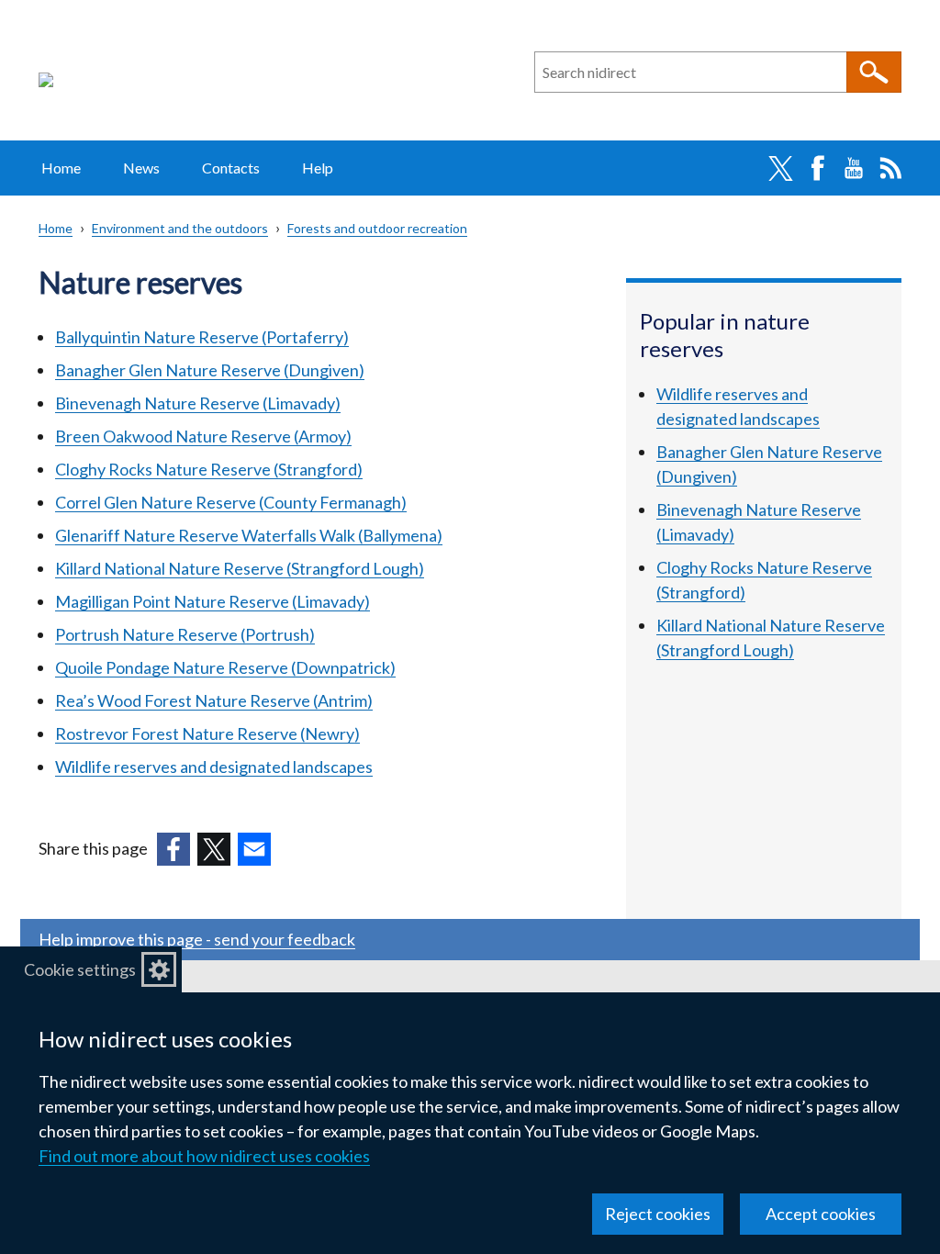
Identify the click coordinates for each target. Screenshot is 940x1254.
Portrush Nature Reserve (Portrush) (185, 634)
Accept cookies (821, 1214)
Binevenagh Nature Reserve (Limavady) (198, 403)
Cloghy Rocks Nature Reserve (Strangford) (209, 469)
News (141, 167)
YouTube (853, 168)
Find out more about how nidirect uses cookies (204, 1156)
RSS (890, 168)
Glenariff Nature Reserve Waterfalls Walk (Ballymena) (248, 535)
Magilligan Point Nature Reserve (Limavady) (212, 601)
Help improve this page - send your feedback (197, 939)
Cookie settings (80, 969)
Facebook (817, 168)
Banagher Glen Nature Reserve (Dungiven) (209, 370)
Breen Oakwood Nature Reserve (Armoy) (203, 436)
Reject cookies (658, 1214)
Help (317, 167)
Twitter (780, 168)
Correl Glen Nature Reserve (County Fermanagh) (231, 502)
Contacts (231, 167)
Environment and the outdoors (180, 228)
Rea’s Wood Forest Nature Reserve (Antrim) (214, 700)
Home (61, 167)
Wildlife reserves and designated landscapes (214, 766)
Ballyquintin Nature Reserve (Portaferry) (202, 337)
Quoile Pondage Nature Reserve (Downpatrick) (225, 667)
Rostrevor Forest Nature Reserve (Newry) (207, 733)
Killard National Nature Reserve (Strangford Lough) (239, 568)
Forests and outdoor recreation (377, 228)
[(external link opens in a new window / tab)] (173, 849)
